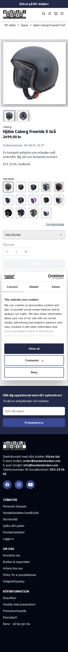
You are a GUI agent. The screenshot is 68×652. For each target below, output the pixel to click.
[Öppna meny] (62, 13)
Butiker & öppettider (16, 562)
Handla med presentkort (19, 604)
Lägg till (36, 263)
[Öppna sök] (43, 13)
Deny (34, 372)
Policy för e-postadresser (19, 575)
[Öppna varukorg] (56, 13)
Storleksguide (55, 224)
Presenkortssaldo (14, 611)
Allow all (34, 348)
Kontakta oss (11, 555)
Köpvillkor (9, 598)
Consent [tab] (12, 286)
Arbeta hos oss (13, 568)
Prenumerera (34, 422)
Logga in (8, 539)
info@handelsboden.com (40, 465)
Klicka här (53, 456)
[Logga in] (50, 13)
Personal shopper (14, 506)
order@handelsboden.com (41, 461)
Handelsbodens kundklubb (21, 513)
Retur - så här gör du (16, 624)
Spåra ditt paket (13, 526)
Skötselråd (10, 519)
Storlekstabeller (14, 532)
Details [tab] (34, 286)
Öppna (24, 25)
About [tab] (56, 286)
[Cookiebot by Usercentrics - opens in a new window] (48, 276)
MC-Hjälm (10, 25)
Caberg (7, 127)
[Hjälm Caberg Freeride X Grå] (8, 187)
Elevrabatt (10, 617)
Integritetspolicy (14, 581)
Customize (32, 360)
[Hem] (14, 14)
